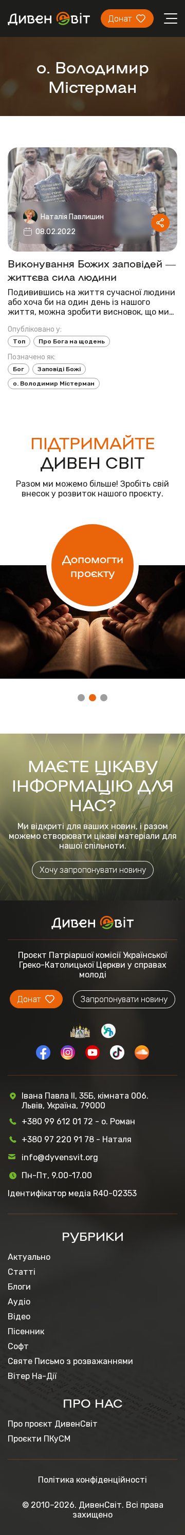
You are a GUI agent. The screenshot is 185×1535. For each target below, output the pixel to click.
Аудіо (19, 1302)
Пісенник (26, 1331)
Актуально (29, 1257)
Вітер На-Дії (32, 1376)
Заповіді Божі (59, 369)
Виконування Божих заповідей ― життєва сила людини (92, 269)
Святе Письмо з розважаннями (70, 1361)
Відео (19, 1316)
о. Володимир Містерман (54, 383)
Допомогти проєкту (92, 565)
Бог (18, 369)
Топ (19, 341)
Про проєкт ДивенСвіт (53, 1424)
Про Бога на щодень (72, 341)
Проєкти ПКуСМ (39, 1439)
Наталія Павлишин (72, 217)
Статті (21, 1272)
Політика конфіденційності (92, 1480)
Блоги (19, 1287)
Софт (18, 1346)
